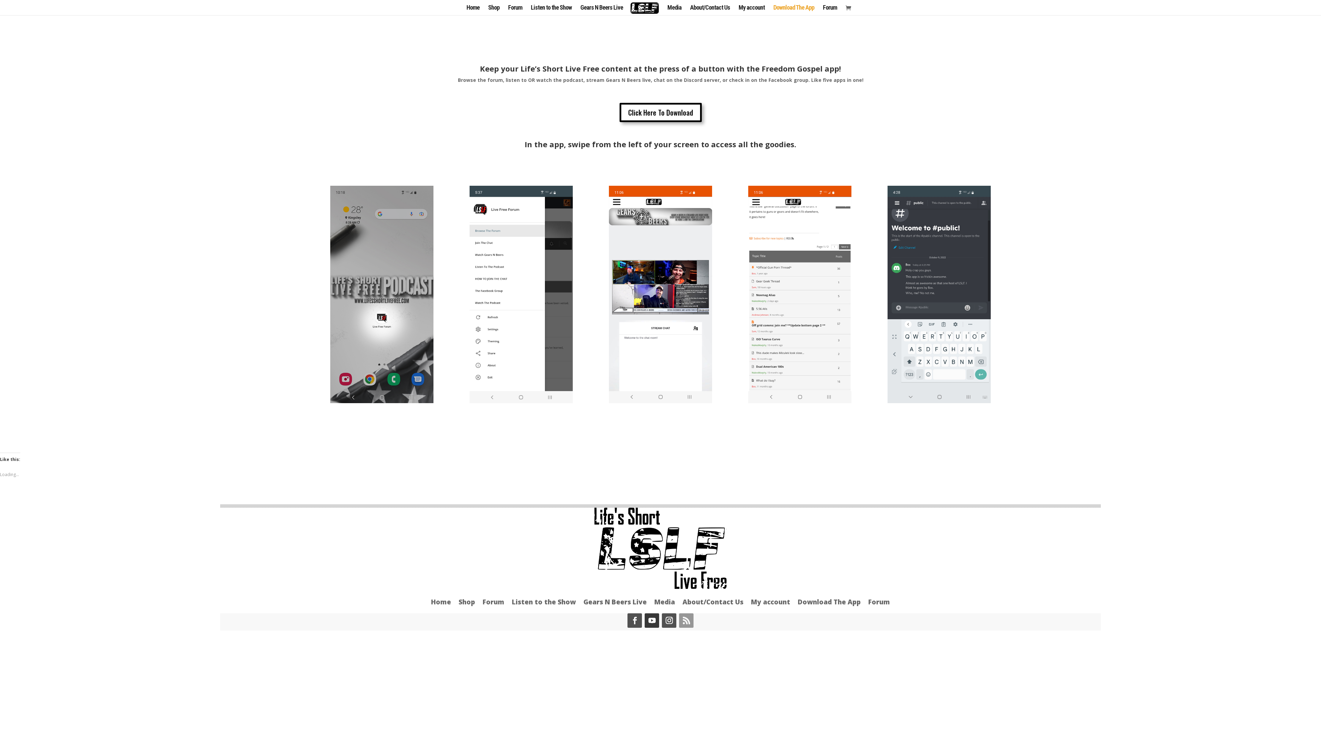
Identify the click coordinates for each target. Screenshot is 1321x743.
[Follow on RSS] (686, 620)
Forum (515, 8)
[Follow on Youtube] (652, 620)
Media (674, 8)
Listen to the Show (551, 8)
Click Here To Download (660, 112)
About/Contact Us (710, 8)
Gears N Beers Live (601, 8)
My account (752, 8)
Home (473, 8)
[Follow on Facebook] (634, 620)
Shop (494, 8)
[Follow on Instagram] (669, 620)
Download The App (793, 8)
